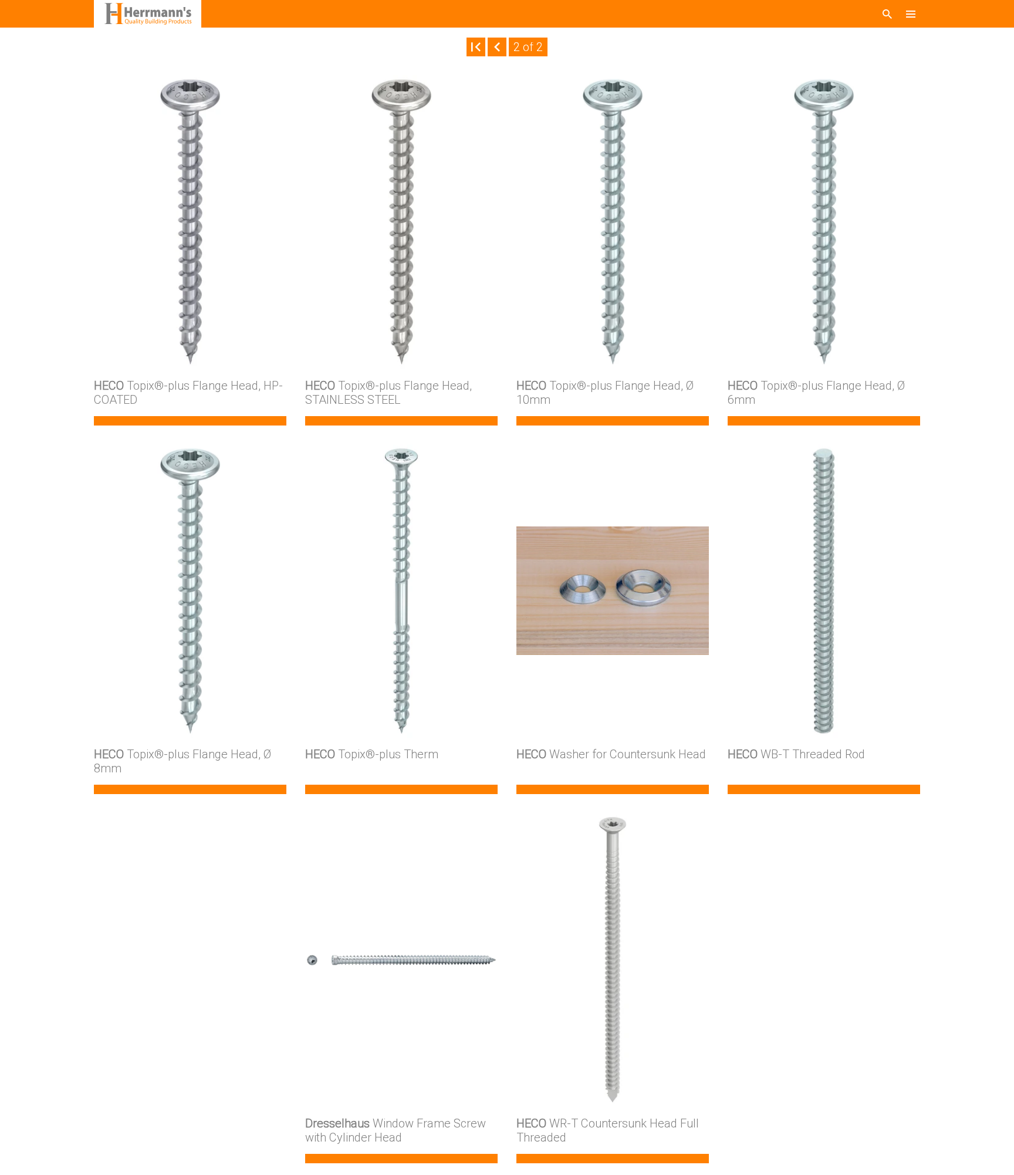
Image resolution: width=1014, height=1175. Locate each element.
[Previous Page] (497, 47)
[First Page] (476, 47)
